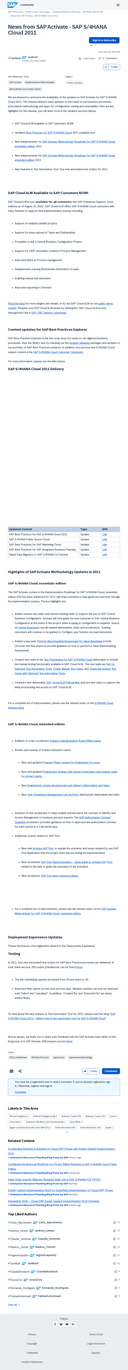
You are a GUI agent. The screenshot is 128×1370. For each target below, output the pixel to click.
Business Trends (69, 1116)
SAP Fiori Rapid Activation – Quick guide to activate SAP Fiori (76, 862)
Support (96, 1352)
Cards (112, 1116)
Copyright (32, 1343)
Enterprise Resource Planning (66, 12)
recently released (79, 343)
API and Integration (18, 1116)
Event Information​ (88, 1127)
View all (12, 1304)
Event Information (63, 1127)
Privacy (32, 1334)
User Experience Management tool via (49, 794)
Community (27, 5)
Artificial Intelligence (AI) (44, 1116)
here (79, 967)
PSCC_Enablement (18, 1057)
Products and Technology (38, 12)
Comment (20, 1092)
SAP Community (15, 12)
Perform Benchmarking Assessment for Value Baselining (69, 641)
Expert (108, 1127)
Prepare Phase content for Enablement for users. (71, 762)
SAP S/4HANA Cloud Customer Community (58, 352)
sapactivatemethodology (80, 1057)
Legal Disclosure (96, 1343)
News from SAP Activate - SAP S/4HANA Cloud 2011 (57, 30)
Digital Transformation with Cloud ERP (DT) (29, 1127)
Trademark (32, 1352)
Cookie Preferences (32, 1362)
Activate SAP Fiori (43, 848)
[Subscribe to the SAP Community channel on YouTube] (67, 1324)
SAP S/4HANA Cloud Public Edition (25, 89)
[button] (106, 67)
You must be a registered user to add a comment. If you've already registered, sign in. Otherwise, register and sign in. (62, 1084)
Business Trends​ (93, 1116)
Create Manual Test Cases (68, 668)
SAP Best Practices (40, 1057)
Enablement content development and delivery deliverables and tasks (68, 785)
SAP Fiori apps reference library (59, 875)
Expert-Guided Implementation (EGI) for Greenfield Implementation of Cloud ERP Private (60, 1190)
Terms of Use (96, 1334)
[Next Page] (66, 1132)
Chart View (14, 1122)
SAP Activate (15, 82)
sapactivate (58, 1057)
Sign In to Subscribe (104, 40)
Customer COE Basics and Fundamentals (45, 1122)
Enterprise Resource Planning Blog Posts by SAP (39, 1157)
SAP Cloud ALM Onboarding (62, 682)
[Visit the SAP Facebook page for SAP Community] (55, 1324)
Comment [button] (111, 1071)
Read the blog (16, 303)
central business (27, 627)
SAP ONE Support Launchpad (48, 312)
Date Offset (75, 1122)
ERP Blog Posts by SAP (93, 12)
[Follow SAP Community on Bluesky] (61, 1324)
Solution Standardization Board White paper (75, 740)
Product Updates (74, 83)
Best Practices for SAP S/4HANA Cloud (49, 132)
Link (104, 534)
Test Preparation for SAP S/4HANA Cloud (68, 659)
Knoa (75, 794)
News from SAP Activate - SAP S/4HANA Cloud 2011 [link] (34, 16)
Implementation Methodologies (39, 82)
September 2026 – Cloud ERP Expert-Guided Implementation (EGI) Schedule (53, 1201)
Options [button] (90, 46)
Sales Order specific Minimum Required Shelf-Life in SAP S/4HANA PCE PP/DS (54, 1179)
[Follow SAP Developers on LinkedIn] (73, 1324)
